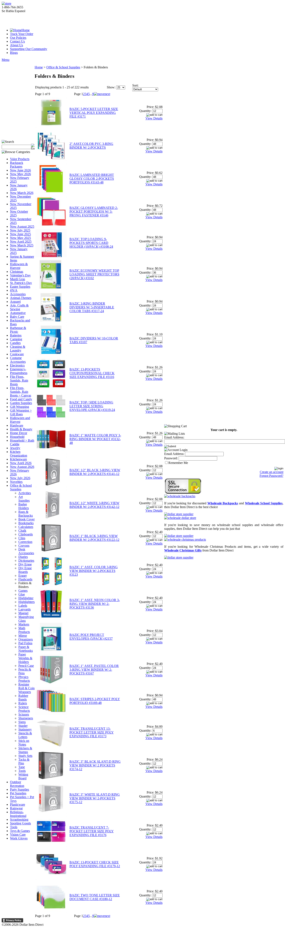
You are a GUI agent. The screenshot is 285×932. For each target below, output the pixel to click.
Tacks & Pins (23, 761)
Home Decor (18, 433)
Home (25, 30)
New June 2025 (20, 234)
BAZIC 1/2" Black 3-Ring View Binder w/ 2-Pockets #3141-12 (94, 472)
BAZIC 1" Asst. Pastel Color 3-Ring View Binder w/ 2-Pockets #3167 (94, 669)
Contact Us (17, 41)
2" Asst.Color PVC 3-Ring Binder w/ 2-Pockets (91, 145)
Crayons (23, 545)
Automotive (18, 313)
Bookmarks (26, 523)
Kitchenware (18, 459)
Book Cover (26, 519)
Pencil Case (26, 665)
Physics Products (24, 678)
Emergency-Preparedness (18, 371)
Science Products (24, 708)
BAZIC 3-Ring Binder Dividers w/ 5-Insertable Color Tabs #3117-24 (91, 307)
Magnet (23, 613)
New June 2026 (20, 170)
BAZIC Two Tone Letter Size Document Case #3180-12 (94, 897)
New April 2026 (21, 463)
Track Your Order (21, 34)
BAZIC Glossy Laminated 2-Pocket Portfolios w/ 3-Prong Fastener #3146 (93, 211)
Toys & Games (20, 831)
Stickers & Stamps (25, 750)
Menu (5, 60)
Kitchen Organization (18, 453)
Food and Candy (21, 399)
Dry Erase (25, 564)
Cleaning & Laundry (17, 348)
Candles (15, 343)
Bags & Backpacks (25, 513)
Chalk (22, 530)
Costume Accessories (18, 359)
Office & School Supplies (21, 487)
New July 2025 (20, 230)
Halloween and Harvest (20, 419)
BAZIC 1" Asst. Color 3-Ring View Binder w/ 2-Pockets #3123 (93, 570)
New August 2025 (22, 226)
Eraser (22, 575)
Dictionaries (26, 560)
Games (23, 590)
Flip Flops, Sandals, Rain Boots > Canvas (20, 391)
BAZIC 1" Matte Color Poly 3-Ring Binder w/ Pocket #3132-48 (95, 439)
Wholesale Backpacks (222, 503)
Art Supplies (24, 498)
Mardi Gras (17, 279)
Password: (171, 458)
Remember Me (178, 463)
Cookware (17, 354)
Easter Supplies (20, 286)
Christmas (16, 271)
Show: (111, 87)
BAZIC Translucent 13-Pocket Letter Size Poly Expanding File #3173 (91, 732)
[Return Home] (6, 3)
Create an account (271, 472)
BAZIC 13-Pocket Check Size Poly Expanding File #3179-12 (94, 864)
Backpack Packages (16, 164)
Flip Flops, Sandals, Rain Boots (19, 380)
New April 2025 (21, 241)
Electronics (17, 365)
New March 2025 (21, 245)
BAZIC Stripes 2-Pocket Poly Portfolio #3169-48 (94, 701)
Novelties (16, 482)
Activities (24, 493)
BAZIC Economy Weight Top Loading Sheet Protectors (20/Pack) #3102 (94, 274)
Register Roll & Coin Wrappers (26, 688)
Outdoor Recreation (17, 784)
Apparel (15, 301)
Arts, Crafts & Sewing (19, 307)
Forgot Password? (271, 475)
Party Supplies (19, 789)
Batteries (15, 335)
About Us (16, 45)
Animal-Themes (20, 298)
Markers (23, 624)
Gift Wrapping (19, 406)
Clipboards (25, 534)
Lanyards (24, 609)
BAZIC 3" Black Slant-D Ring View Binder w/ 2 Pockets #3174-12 (95, 765)
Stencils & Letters (25, 735)
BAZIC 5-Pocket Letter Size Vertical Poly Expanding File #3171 (93, 112)
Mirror (22, 635)
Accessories (18, 294)
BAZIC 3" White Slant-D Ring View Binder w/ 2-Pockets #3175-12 (94, 798)
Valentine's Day (20, 275)
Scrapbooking (19, 819)
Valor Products (19, 159)
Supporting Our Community (28, 49)
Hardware (16, 425)
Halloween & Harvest (19, 266)
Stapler (23, 725)
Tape (21, 767)
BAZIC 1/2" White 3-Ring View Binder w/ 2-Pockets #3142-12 (94, 505)
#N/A (14, 290)
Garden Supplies (21, 403)
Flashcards (25, 579)
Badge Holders (23, 506)
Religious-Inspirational (18, 814)
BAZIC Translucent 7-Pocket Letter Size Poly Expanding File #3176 (91, 831)
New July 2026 (20, 478)
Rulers (22, 703)
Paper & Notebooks (25, 648)
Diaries (23, 557)
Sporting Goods (20, 823)
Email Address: (174, 437)
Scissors (23, 714)
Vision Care (18, 834)
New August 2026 (22, 467)
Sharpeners (25, 718)
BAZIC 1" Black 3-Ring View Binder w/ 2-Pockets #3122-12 (94, 537)
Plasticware (17, 804)
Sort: (135, 85)
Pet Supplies (18, 793)
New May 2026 (20, 174)
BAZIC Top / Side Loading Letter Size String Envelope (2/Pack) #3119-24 (92, 406)
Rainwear (16, 808)
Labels (22, 605)
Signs (22, 722)
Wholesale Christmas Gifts (183, 550)
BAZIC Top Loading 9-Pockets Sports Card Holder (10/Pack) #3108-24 (91, 242)
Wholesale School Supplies (263, 503)
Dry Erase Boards (25, 570)
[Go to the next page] (102, 94)
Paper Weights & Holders (25, 658)
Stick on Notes (23, 742)
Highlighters (26, 602)
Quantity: (145, 111)
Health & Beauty (21, 429)
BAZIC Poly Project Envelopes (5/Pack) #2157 (91, 636)
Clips (21, 538)
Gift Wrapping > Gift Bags (21, 412)
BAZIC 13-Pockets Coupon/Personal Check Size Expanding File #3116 (92, 373)
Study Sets (25, 755)
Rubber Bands (23, 697)
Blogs (14, 52)
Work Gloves (19, 838)
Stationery (25, 729)
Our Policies (18, 37)
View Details (154, 118)
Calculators (25, 527)
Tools (22, 770)
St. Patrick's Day (21, 283)
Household (17, 436)
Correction (25, 542)
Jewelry (15, 448)
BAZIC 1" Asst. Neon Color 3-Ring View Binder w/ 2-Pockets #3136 (94, 603)
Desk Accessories (26, 551)
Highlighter (25, 598)
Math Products (24, 630)
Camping (16, 339)
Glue (21, 594)
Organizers (25, 639)
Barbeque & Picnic (18, 329)
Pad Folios (25, 643)
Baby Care (17, 316)
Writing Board (23, 776)
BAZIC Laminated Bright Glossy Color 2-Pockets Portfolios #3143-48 (91, 178)
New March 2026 (21, 193)
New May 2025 (20, 238)
